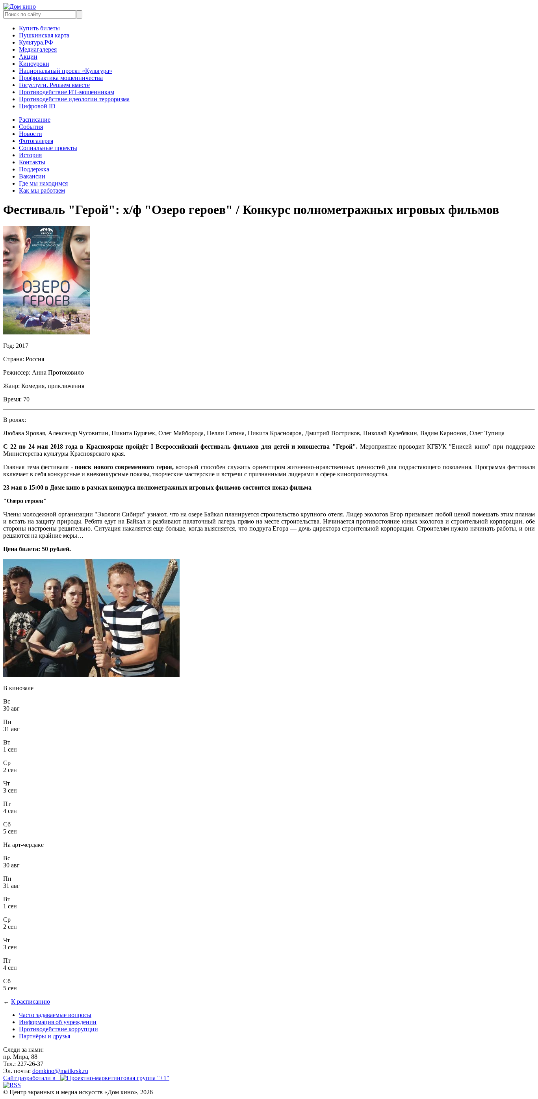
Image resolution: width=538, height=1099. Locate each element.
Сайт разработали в (31, 1078)
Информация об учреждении (57, 1022)
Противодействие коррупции (58, 1029)
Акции (28, 56)
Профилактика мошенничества (61, 77)
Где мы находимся (43, 183)
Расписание (34, 119)
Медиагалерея (38, 49)
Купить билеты (39, 28)
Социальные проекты (48, 148)
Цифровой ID (37, 106)
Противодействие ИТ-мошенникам (66, 92)
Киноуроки (34, 63)
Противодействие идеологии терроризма (74, 99)
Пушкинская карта (44, 35)
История (30, 155)
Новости (30, 133)
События (31, 126)
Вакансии (32, 176)
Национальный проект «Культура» (65, 70)
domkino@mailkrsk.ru (60, 1070)
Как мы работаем (42, 190)
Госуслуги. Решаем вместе (54, 85)
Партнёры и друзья (44, 1036)
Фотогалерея (36, 140)
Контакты (32, 162)
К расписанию (30, 1001)
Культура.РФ (36, 42)
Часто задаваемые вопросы (55, 1015)
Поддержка (34, 169)
